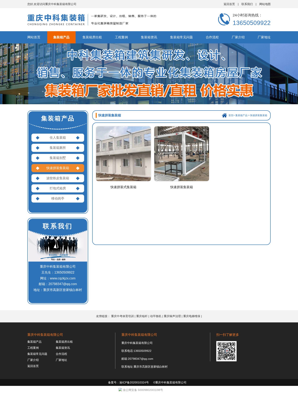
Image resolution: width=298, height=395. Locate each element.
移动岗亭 (57, 198)
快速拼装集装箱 (57, 168)
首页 (230, 115)
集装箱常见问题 (181, 37)
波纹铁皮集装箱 (57, 178)
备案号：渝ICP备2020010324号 (128, 382)
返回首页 (229, 4)
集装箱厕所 (58, 147)
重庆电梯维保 (191, 316)
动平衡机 (155, 316)
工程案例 (121, 37)
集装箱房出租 (92, 37)
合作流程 (212, 37)
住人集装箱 (58, 137)
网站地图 (265, 4)
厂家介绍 (238, 37)
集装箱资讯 (149, 37)
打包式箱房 (58, 188)
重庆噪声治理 (172, 316)
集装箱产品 (61, 37)
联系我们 (247, 4)
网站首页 (33, 37)
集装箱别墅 (58, 158)
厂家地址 (264, 37)
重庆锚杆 (142, 316)
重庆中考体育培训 (122, 316)
